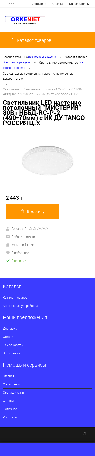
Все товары (11, 353)
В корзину (36, 211)
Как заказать (79, 3)
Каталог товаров (33, 40)
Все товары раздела (42, 56)
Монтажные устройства (20, 306)
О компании (11, 384)
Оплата (57, 3)
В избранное (20, 252)
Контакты (10, 417)
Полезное (10, 409)
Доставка (39, 3)
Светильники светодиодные (58, 62)
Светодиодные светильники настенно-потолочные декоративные (38, 75)
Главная (8, 376)
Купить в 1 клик (22, 244)
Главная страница (15, 57)
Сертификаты (13, 392)
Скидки (8, 401)
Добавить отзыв (23, 236)
